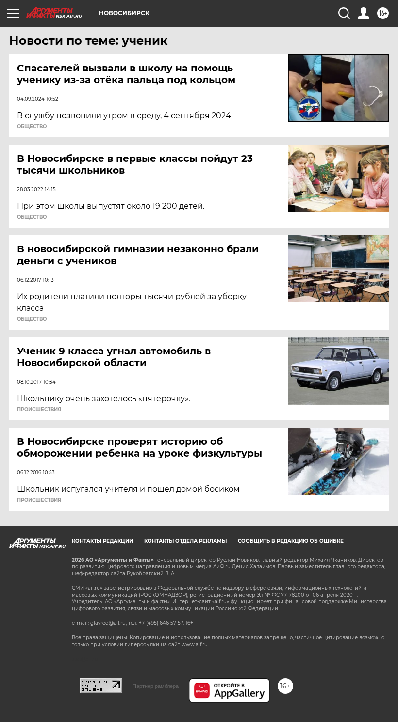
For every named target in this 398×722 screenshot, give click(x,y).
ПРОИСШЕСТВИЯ (39, 409)
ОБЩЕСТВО (32, 126)
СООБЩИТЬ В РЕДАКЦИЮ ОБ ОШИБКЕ (291, 541)
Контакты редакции (102, 541)
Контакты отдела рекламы (185, 541)
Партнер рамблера (156, 686)
